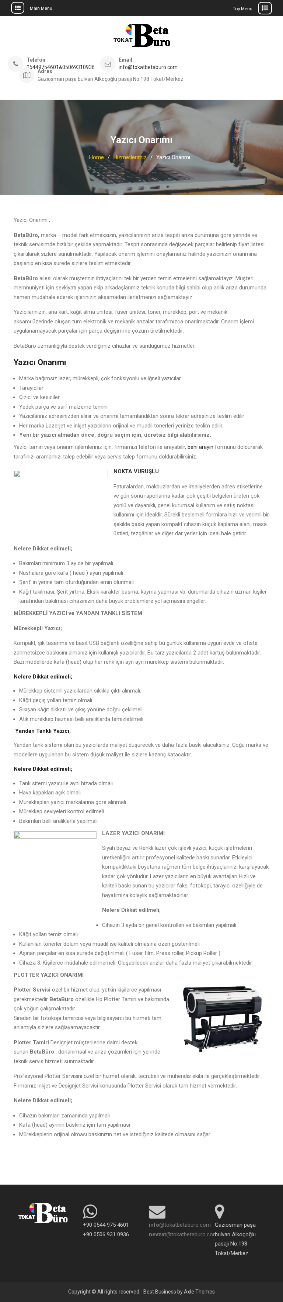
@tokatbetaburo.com (180, 1225)
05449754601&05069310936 (61, 67)
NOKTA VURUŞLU (136, 471)
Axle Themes (199, 1292)
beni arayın (200, 447)
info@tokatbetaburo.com (148, 67)
